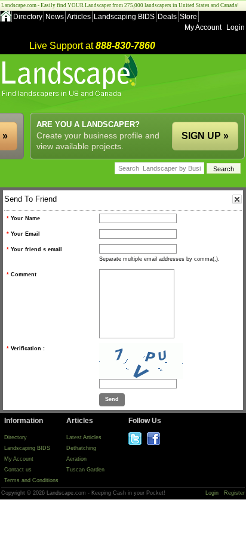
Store (188, 17)
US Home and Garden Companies (71, 76)
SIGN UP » (205, 136)
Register (234, 493)
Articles (79, 17)
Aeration (76, 459)
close (237, 199)
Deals (167, 17)
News (54, 17)
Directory (27, 17)
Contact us (18, 470)
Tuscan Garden (85, 470)
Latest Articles (84, 437)
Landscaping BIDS (124, 17)
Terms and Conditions (31, 480)
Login (235, 27)
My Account (203, 27)
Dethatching (81, 448)
